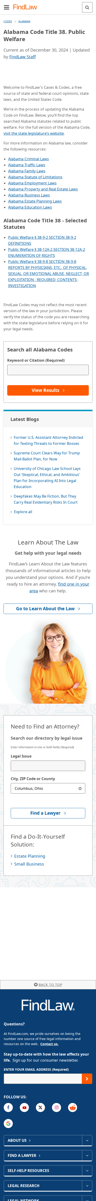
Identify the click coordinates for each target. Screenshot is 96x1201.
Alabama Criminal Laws (28, 158)
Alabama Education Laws (30, 207)
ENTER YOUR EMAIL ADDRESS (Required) (36, 1069)
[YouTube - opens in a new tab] (24, 1107)
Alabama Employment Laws (32, 183)
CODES (7, 21)
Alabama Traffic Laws (26, 164)
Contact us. (49, 1044)
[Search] (87, 7)
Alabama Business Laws (29, 195)
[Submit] (87, 1078)
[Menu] (6, 7)
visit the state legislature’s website (33, 133)
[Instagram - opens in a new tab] (56, 1107)
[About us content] (87, 1140)
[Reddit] (72, 1107)
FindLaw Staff (22, 56)
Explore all (23, 511)
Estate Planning (29, 856)
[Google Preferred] (8, 1123)
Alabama (24, 21)
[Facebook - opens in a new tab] (8, 1107)
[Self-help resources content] (87, 1170)
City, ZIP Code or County (33, 778)
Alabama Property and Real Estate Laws (43, 189)
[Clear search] (80, 788)
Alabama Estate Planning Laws (35, 201)
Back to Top (50, 984)
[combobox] (48, 766)
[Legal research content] (87, 1186)
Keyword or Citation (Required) (36, 360)
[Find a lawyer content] (87, 1155)
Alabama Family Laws (26, 171)
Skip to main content (48, 5)
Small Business (29, 864)
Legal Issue (21, 756)
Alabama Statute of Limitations (35, 177)
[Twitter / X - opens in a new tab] (40, 1107)
